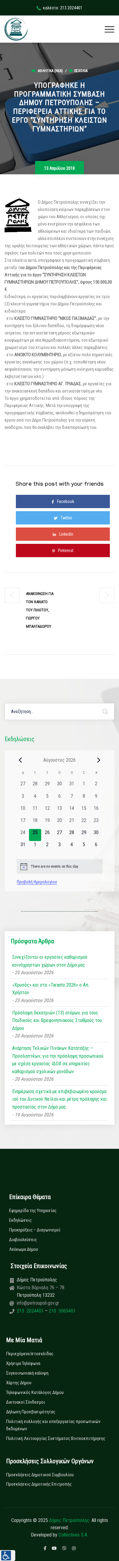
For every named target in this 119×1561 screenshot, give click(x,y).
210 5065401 (62, 1311)
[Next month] (99, 760)
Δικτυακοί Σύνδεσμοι (25, 1402)
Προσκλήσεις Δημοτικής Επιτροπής (39, 1484)
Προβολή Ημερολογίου (37, 881)
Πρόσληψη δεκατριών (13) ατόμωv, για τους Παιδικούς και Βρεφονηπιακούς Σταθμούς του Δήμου (57, 1020)
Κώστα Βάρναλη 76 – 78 (40, 1287)
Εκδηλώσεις (20, 1220)
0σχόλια (81, 71)
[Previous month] (20, 760)
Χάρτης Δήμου (18, 1382)
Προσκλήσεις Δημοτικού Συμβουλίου (40, 1474)
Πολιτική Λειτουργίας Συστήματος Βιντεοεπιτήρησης (55, 1438)
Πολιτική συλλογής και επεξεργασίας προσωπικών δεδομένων (53, 1425)
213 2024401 (31, 1311)
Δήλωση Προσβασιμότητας (30, 1412)
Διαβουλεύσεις (23, 1239)
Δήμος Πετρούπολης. (69, 1520)
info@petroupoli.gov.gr (38, 1303)
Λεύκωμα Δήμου (23, 1249)
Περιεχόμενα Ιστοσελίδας (29, 1353)
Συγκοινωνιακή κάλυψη (27, 1373)
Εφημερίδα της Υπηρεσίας (32, 1210)
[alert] (60, 866)
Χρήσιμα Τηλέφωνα (23, 1363)
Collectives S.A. (73, 1535)
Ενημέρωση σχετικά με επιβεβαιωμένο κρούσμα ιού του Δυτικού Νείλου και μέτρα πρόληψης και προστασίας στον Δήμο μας (59, 1099)
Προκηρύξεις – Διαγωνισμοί (34, 1230)
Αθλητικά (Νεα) (50, 71)
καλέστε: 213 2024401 (62, 7)
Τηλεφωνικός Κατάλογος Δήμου (35, 1392)
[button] (7, 1555)
